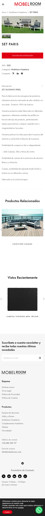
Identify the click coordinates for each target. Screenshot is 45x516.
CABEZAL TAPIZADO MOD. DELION (23, 316)
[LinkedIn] (18, 73)
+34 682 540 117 (9, 443)
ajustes (21, 508)
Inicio (4, 12)
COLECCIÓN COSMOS (22, 244)
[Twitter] (13, 73)
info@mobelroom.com (11, 451)
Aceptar (7, 512)
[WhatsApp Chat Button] (39, 510)
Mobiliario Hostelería (18, 12)
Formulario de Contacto (22, 470)
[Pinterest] (22, 73)
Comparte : (6, 73)
